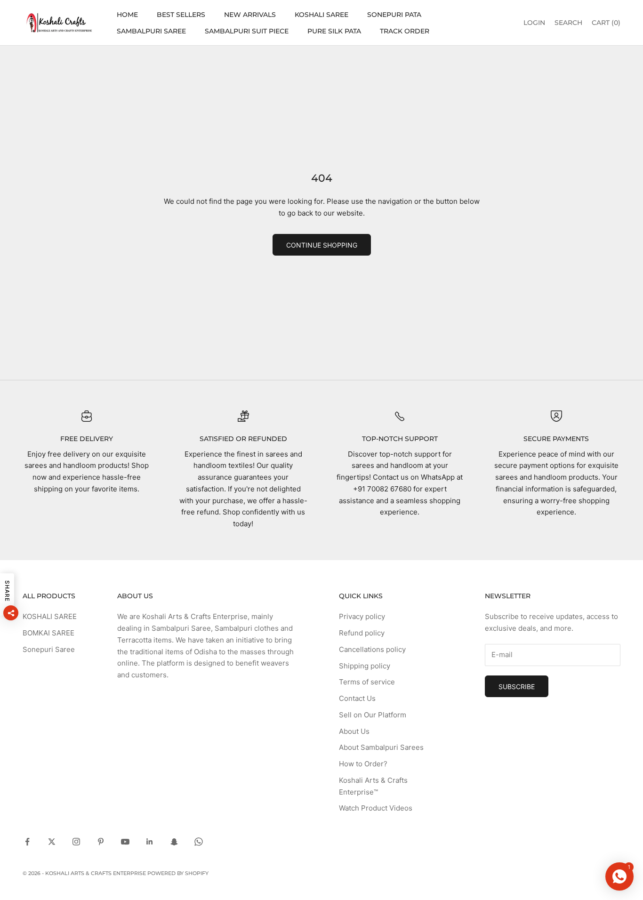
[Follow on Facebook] (27, 841)
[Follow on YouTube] (125, 841)
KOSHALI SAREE (321, 14)
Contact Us (357, 698)
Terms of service (367, 681)
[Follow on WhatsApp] (198, 841)
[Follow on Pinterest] (100, 841)
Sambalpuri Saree (151, 31)
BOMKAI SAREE (48, 632)
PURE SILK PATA (334, 31)
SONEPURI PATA (394, 14)
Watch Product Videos (375, 808)
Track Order (404, 31)
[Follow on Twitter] (51, 841)
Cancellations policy (372, 649)
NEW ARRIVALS (250, 14)
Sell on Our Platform (372, 714)
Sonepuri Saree (49, 649)
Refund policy (362, 632)
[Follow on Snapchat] (174, 841)
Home (127, 14)
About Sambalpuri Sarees (381, 747)
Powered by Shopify (178, 873)
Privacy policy (362, 616)
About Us (354, 731)
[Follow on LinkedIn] (149, 841)
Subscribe (516, 687)
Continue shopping (321, 245)
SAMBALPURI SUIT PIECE (247, 31)
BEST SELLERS (181, 14)
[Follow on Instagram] (76, 841)
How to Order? (363, 763)
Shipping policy (364, 665)
